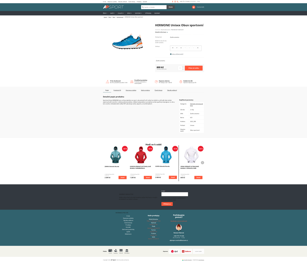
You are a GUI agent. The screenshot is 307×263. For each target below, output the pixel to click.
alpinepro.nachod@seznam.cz (179, 240)
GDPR (128, 232)
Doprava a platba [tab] (131, 90)
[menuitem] (105, 13)
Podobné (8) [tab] (117, 90)
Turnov (153, 231)
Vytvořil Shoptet (188, 260)
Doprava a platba (112, 1)
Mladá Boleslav (153, 220)
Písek (153, 227)
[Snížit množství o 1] (183, 69)
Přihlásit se (167, 204)
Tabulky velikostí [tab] (172, 90)
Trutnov (153, 234)
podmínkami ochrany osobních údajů (173, 199)
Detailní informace (160, 32)
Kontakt (145, 1)
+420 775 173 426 (179, 237)
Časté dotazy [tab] (158, 90)
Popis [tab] (107, 90)
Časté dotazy (131, 1)
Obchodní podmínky (128, 229)
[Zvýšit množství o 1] (183, 67)
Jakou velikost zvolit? (177, 54)
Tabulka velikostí (122, 1)
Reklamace (128, 234)
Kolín (153, 238)
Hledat (171, 7)
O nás (104, 1)
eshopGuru (201, 260)
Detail (122, 177)
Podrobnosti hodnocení (177, 29)
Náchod (153, 223)
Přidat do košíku (193, 68)
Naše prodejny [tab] (145, 90)
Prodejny (139, 1)
